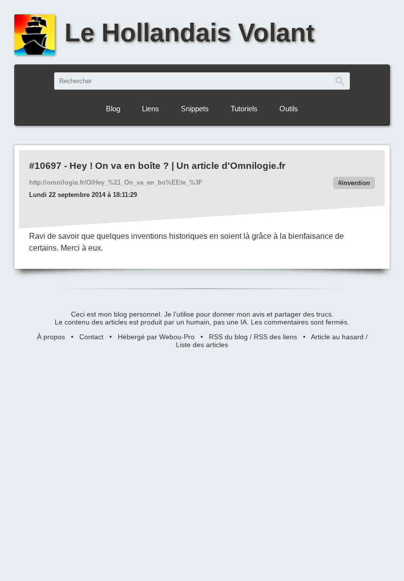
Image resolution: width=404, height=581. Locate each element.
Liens (150, 108)
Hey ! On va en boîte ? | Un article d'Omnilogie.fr (177, 166)
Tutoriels (244, 108)
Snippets (195, 108)
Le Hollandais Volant (189, 32)
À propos (51, 337)
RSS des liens (275, 337)
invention (355, 183)
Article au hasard (337, 337)
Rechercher (340, 81)
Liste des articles (202, 345)
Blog (113, 108)
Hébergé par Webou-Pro (156, 337)
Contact (91, 337)
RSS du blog (228, 337)
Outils (288, 108)
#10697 (45, 166)
